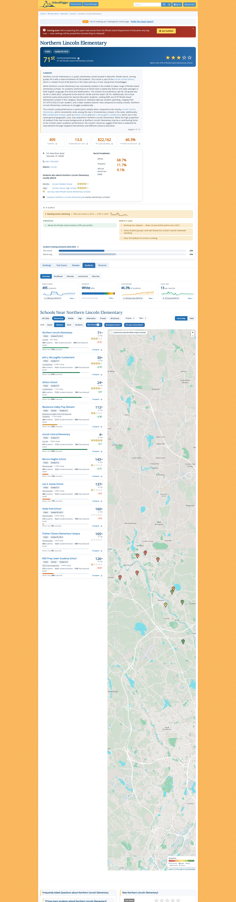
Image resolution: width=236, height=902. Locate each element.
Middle (70, 318)
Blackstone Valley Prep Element (58, 407)
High (80, 318)
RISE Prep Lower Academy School (59, 558)
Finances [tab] (102, 265)
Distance (59, 325)
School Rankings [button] (91, 4)
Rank (69, 325)
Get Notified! (167, 31)
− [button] (193, 335)
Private (103, 318)
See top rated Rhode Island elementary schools (69, 191)
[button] (59, 291)
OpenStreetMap (190, 869)
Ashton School (80, 114)
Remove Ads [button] (189, 4)
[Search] (164, 4)
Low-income (83, 276)
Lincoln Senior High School (64, 188)
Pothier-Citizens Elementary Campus (61, 533)
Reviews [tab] (75, 265)
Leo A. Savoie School (52, 484)
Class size (95, 276)
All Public (45, 318)
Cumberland (47, 364)
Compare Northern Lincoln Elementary (64, 197)
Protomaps (179, 869)
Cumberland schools (56, 114)
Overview (46, 276)
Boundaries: (113, 325)
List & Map (181, 318)
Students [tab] (89, 265)
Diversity (70, 276)
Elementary (58, 318)
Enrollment (58, 276)
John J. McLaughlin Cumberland (106, 114)
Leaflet (170, 869)
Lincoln (53, 167)
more (100, 174)
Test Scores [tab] (61, 265)
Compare (95, 350)
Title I (142, 318)
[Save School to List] (101, 350)
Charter (130, 318)
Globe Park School (51, 508)
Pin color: (134, 325)
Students (78, 325)
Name (49, 325)
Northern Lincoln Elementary (57, 332)
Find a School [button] (76, 4)
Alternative (91, 318)
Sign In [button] (178, 4)
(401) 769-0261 (52, 161)
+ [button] (193, 332)
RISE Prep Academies (50, 565)
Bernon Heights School (54, 459)
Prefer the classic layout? (142, 21)
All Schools (114, 318)
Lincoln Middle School (62, 184)
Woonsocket (47, 466)
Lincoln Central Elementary (56, 434)
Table (191, 318)
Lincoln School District (124, 79)
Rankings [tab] (47, 265)
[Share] (169, 4)
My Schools (92, 325)
